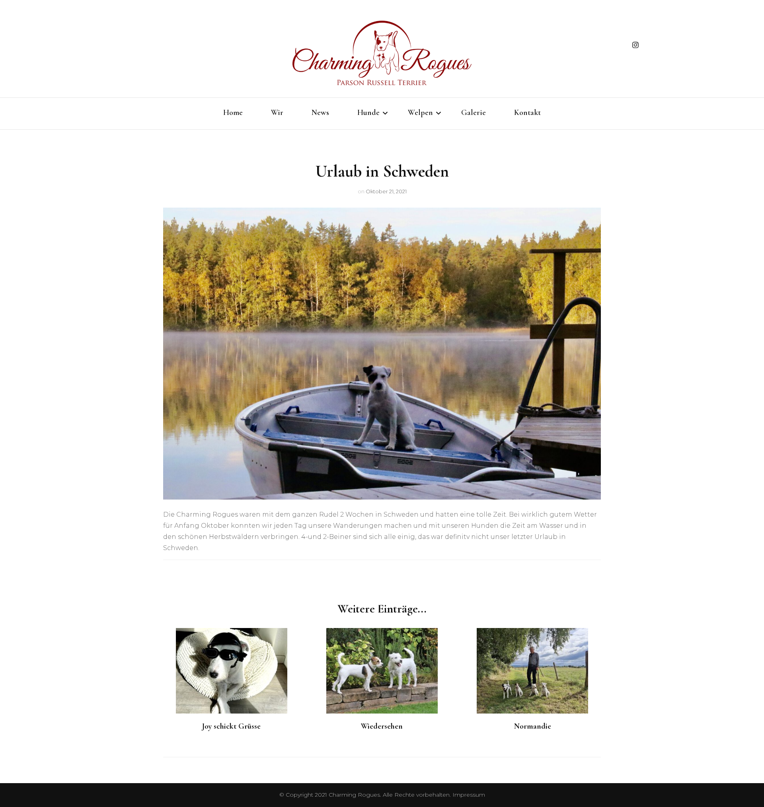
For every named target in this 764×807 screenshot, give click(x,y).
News (320, 112)
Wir (277, 112)
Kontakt (527, 112)
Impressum (468, 794)
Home (233, 112)
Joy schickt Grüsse (231, 726)
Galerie (473, 112)
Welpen (420, 112)
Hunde (368, 112)
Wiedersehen (382, 726)
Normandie (532, 726)
